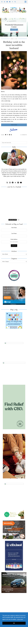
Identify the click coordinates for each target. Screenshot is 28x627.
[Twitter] (2, 1)
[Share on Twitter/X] (8, 135)
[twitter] (7, 183)
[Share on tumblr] (11, 135)
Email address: (14, 239)
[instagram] (10, 183)
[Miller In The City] (14, 10)
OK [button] (14, 623)
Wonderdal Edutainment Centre (14, 26)
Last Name (14, 233)
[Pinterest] (7, 1)
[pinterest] (18, 183)
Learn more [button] (20, 619)
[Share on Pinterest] (10, 135)
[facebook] (12, 183)
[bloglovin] (15, 183)
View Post (14, 29)
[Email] (21, 183)
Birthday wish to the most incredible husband (14, 45)
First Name (14, 227)
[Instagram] (4, 1)
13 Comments (23, 134)
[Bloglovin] (12, 1)
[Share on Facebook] (6, 135)
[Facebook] (9, 1)
